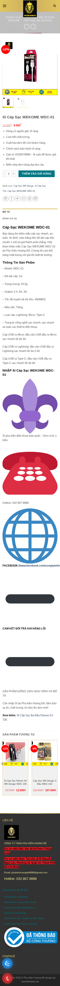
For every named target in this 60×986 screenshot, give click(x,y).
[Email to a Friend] (23, 198)
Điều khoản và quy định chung (20, 902)
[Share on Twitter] (17, 198)
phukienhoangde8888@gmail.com (29, 872)
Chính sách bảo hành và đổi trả (20, 923)
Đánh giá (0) (9, 218)
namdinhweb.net (30, 981)
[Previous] (8, 67)
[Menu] (5, 6)
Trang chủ (14, 17)
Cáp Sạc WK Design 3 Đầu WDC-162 (44, 782)
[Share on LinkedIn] (35, 198)
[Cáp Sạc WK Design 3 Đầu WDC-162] (44, 753)
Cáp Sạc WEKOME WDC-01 (21, 191)
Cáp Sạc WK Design (38, 20)
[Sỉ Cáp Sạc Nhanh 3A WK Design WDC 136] (15, 753)
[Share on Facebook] (11, 198)
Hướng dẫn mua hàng (16, 896)
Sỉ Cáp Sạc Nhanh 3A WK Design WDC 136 (15, 782)
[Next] (52, 67)
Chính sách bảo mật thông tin (19, 907)
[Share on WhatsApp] (5, 198)
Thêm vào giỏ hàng (36, 173)
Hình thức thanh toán (15, 913)
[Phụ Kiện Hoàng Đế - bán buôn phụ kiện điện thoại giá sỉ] (30, 9)
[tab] (30, 212)
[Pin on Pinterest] (29, 198)
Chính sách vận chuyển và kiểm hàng (24, 918)
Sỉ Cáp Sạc (40, 186)
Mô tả (6, 212)
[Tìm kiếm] (55, 6)
